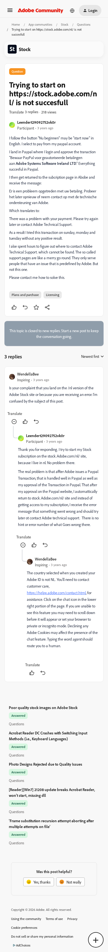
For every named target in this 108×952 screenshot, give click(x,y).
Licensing (52, 295)
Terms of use (54, 919)
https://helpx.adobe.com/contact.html (56, 592)
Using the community (26, 919)
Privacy (72, 919)
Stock (64, 24)
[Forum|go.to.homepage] (40, 10)
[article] (54, 398)
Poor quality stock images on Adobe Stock (43, 707)
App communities (40, 24)
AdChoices (23, 945)
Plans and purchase (25, 295)
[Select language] (72, 10)
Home (16, 24)
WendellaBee (28, 374)
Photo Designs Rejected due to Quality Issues (45, 764)
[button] (10, 12)
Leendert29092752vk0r (36, 122)
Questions (84, 24)
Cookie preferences (24, 927)
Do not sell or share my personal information (42, 936)
